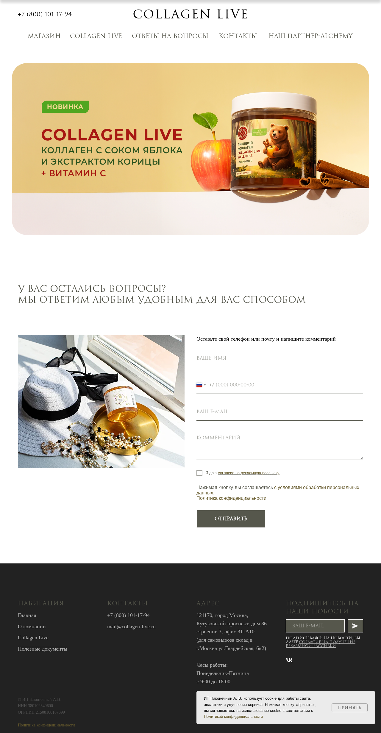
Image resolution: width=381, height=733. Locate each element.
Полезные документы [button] (42, 649)
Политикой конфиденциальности (233, 716)
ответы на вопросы (170, 36)
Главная (27, 615)
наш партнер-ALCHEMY (310, 36)
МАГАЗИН (44, 36)
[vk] (289, 660)
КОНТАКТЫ (238, 36)
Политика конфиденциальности (231, 498)
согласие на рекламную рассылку (248, 473)
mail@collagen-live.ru (131, 626)
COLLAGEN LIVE (96, 36)
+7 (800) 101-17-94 (45, 14)
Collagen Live (33, 637)
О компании (32, 626)
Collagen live (191, 14)
